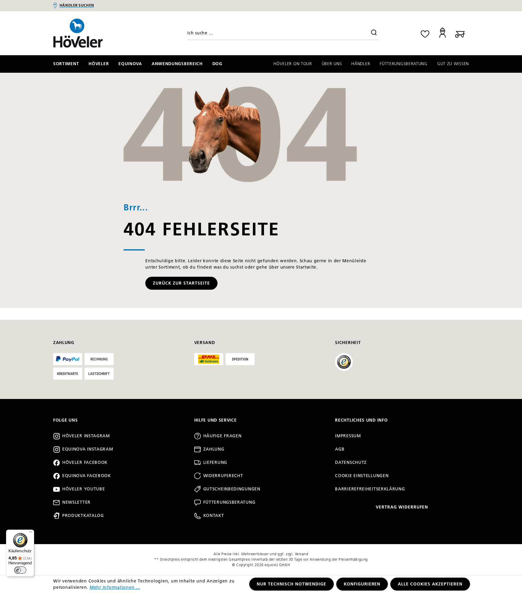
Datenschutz (351, 462)
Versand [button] (204, 342)
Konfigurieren (362, 584)
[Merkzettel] (425, 33)
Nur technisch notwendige (291, 584)
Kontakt (213, 515)
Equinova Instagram (87, 449)
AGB (339, 449)
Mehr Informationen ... (115, 587)
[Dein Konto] (442, 33)
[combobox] (283, 33)
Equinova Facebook (86, 475)
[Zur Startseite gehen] (102, 33)
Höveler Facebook (85, 462)
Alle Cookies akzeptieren (430, 584)
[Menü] (30, 533)
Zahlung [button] (63, 342)
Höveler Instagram (86, 435)
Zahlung (213, 449)
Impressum (348, 435)
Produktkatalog (83, 515)
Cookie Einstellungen (361, 475)
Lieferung (215, 462)
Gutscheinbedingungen (231, 489)
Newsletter (76, 502)
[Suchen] (374, 33)
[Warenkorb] (460, 33)
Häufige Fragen (222, 435)
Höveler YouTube (83, 489)
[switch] (20, 570)
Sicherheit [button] (348, 342)
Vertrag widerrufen (402, 507)
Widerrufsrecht (223, 475)
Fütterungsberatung (229, 502)
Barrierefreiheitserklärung (370, 489)
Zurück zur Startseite (181, 283)
